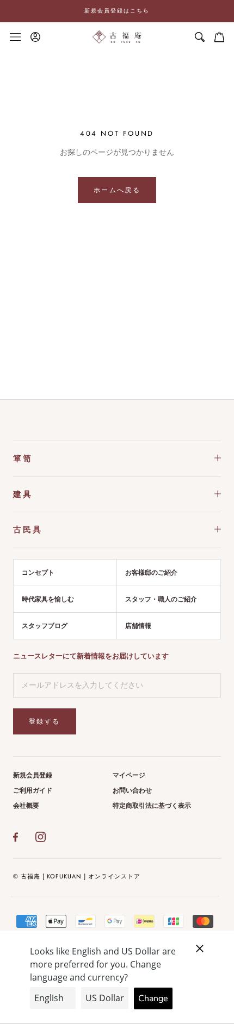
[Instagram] (40, 837)
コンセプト (38, 572)
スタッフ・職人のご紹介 (161, 599)
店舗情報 (138, 626)
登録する (44, 721)
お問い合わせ (132, 790)
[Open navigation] (15, 37)
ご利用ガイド (32, 790)
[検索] (200, 37)
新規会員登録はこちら (117, 11)
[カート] (219, 37)
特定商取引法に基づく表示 (152, 805)
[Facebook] (15, 837)
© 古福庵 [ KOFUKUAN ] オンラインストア (76, 876)
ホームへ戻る (117, 190)
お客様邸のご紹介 (151, 572)
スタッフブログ (44, 626)
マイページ (129, 775)
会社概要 (26, 805)
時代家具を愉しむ (48, 599)
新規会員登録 (32, 775)
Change (153, 998)
